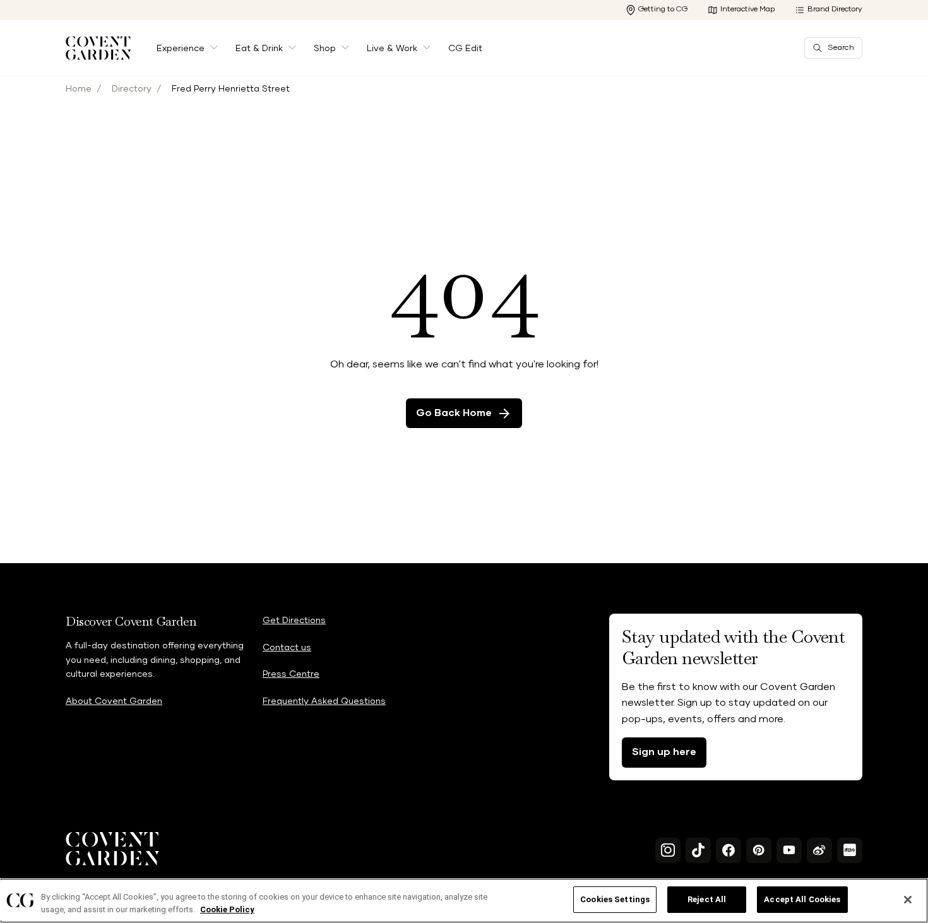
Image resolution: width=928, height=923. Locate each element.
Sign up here (664, 752)
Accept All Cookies (802, 899)
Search (841, 48)
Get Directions (294, 620)
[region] (464, 900)
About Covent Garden (114, 701)
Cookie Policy (227, 909)
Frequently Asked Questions (324, 701)
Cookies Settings (615, 899)
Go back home (454, 413)
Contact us (287, 647)
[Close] (908, 900)
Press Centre (291, 674)
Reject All (706, 899)
